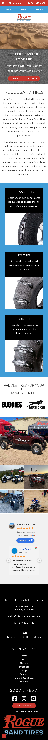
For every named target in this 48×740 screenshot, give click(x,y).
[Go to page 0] (19, 577)
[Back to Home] (24, 18)
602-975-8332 (26, 623)
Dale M (22, 549)
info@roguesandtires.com (26, 616)
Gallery (24, 663)
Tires (23, 9)
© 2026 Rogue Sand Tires (24, 711)
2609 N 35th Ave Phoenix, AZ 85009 (24, 608)
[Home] (3, 3)
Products (24, 666)
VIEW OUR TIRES (24, 706)
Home (24, 655)
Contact (24, 674)
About (8, 9)
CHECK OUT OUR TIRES (24, 78)
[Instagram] (24, 699)
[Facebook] (14, 699)
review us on (24, 540)
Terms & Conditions (24, 677)
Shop (24, 670)
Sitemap (24, 681)
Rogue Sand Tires (26, 524)
